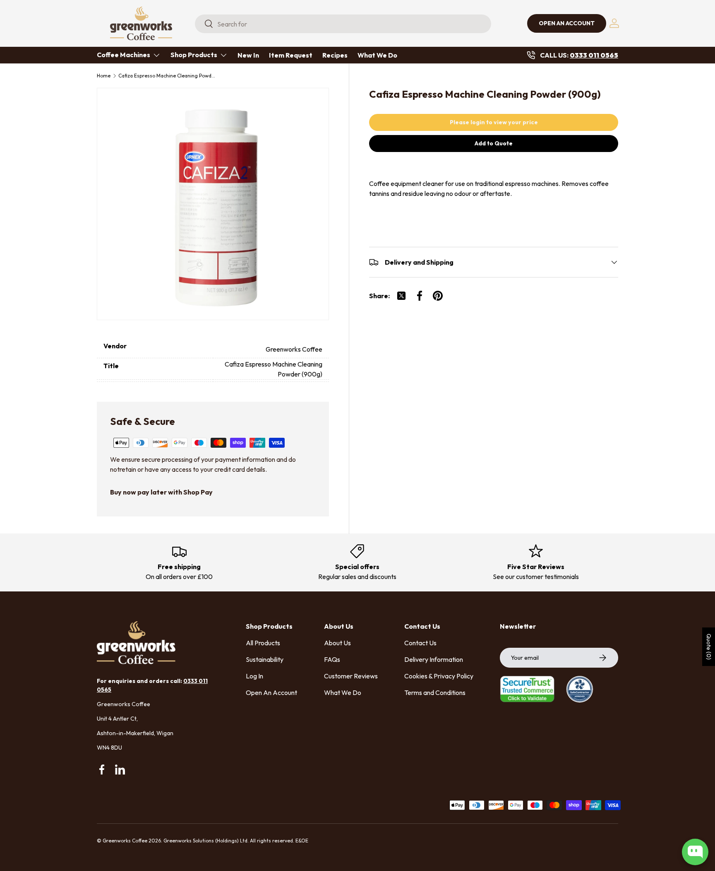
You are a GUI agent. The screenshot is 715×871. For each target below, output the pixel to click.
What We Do (377, 55)
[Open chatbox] (695, 852)
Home (103, 75)
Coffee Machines (123, 55)
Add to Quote (494, 143)
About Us (337, 643)
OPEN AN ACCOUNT (567, 23)
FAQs (332, 659)
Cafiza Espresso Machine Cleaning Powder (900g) (168, 75)
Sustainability (264, 659)
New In (248, 55)
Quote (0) (709, 647)
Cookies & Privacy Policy (438, 676)
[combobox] (343, 23)
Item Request (290, 55)
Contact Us (420, 643)
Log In (254, 676)
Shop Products (193, 55)
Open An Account (271, 692)
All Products (263, 643)
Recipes (335, 55)
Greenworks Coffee (125, 840)
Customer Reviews (351, 676)
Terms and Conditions (434, 692)
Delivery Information (433, 659)
